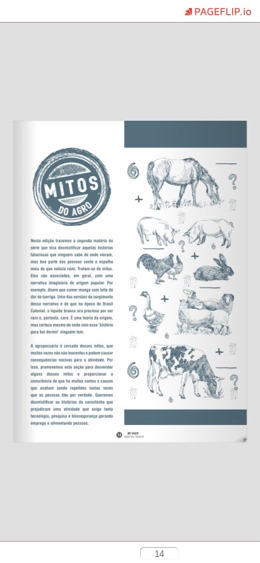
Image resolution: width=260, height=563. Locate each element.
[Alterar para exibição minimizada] (35, 554)
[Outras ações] (14, 12)
